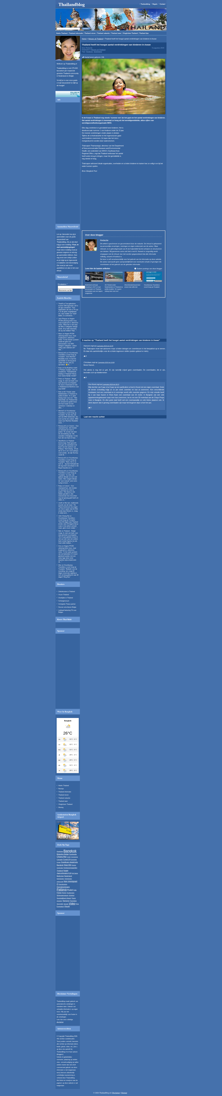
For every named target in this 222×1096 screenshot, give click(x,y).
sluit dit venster (78, 138)
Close (166, 112)
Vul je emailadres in (67, 131)
